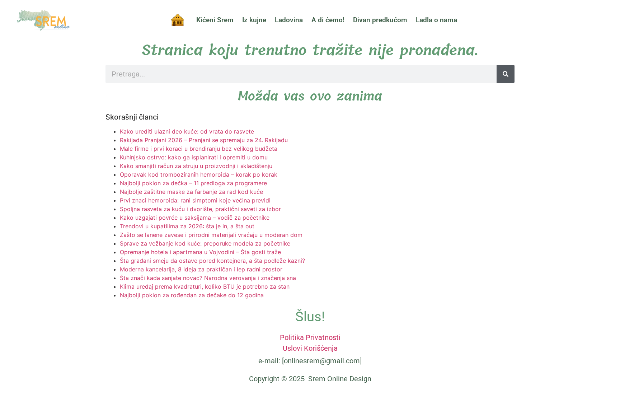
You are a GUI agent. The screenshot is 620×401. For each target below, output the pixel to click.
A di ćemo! (327, 20)
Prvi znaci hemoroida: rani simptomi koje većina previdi (195, 200)
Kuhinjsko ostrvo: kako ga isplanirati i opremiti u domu (194, 157)
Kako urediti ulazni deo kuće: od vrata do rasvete (187, 131)
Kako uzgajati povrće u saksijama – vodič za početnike (194, 217)
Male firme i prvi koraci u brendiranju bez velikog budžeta (198, 148)
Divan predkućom (380, 20)
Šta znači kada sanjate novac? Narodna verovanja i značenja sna (208, 277)
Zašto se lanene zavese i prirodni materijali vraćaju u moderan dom (211, 234)
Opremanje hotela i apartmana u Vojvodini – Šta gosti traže (200, 252)
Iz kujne (254, 20)
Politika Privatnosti (310, 337)
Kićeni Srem (215, 20)
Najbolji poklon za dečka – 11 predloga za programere (193, 183)
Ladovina (289, 20)
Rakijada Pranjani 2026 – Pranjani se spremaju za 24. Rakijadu (204, 140)
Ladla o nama (436, 20)
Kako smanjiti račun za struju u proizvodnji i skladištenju (196, 165)
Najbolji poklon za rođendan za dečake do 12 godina (192, 295)
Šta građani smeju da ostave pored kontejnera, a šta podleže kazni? (212, 260)
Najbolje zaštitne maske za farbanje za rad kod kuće (191, 191)
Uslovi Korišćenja (310, 348)
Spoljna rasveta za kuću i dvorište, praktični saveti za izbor (200, 209)
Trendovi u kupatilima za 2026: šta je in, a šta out (187, 226)
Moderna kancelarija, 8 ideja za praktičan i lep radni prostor (201, 269)
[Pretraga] (506, 74)
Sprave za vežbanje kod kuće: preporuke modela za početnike (205, 243)
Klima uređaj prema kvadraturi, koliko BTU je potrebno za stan (205, 286)
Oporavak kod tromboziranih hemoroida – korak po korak (198, 174)
